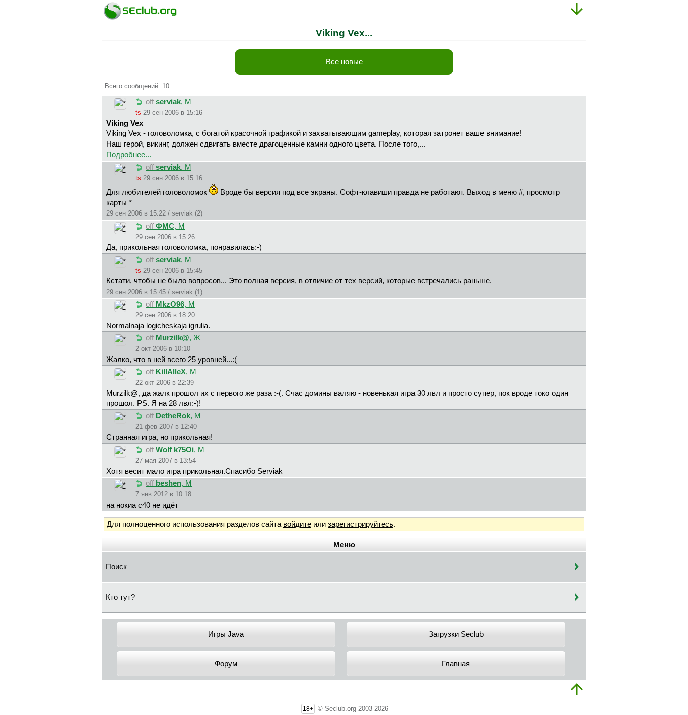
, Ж (173, 338)
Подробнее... (128, 155)
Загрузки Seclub (456, 634)
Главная (456, 664)
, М (168, 102)
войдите (297, 524)
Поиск (116, 567)
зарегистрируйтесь (360, 524)
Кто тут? (120, 597)
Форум (226, 664)
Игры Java (226, 634)
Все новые (344, 62)
